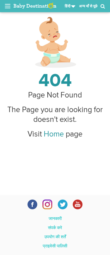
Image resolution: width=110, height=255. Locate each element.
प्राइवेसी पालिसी (55, 246)
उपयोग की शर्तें (55, 237)
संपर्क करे (55, 228)
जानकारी (55, 218)
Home (54, 133)
